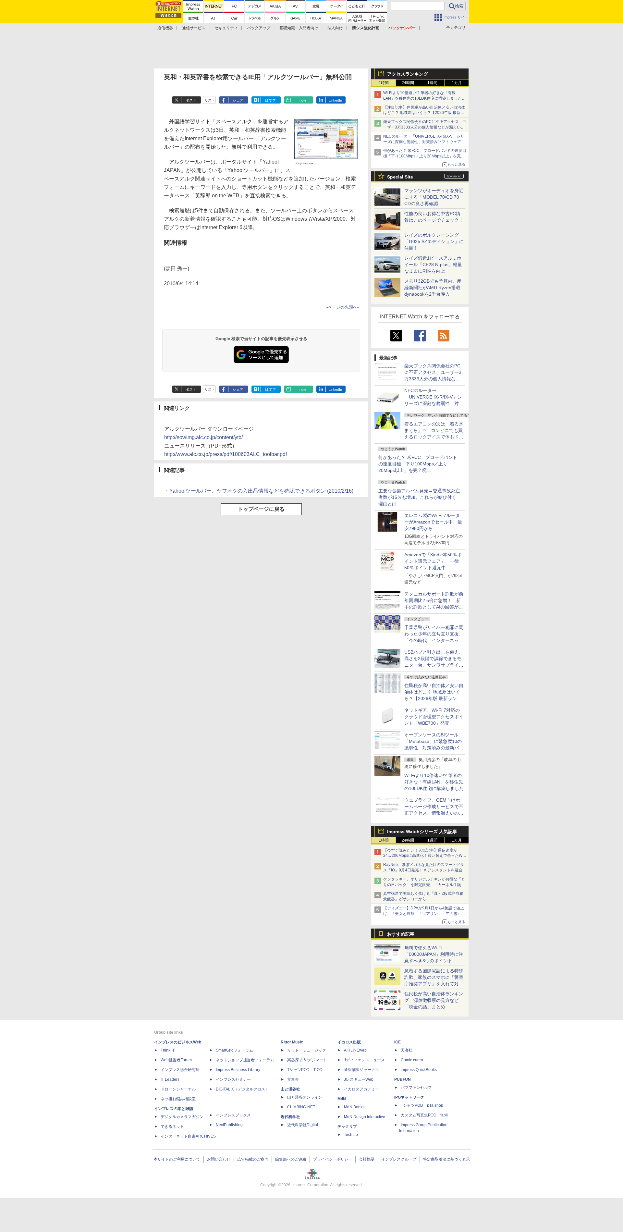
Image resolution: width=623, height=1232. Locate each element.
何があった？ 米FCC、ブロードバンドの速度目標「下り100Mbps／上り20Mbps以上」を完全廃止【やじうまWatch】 (424, 156)
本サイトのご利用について (176, 1159)
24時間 (408, 82)
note (302, 100)
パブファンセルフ (416, 1087)
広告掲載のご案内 (252, 1159)
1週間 (432, 82)
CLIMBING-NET (301, 1107)
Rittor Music (292, 1042)
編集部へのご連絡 (290, 1159)
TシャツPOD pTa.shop (422, 1105)
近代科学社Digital (302, 1125)
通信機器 (165, 28)
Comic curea (412, 1060)
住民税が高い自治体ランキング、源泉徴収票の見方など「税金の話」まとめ (433, 1000)
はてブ (270, 100)
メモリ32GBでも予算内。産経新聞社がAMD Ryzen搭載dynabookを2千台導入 (432, 287)
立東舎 (293, 1079)
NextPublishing (229, 1125)
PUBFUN (402, 1079)
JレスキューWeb (358, 1079)
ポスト (191, 100)
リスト (209, 100)
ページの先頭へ (342, 307)
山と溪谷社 (290, 1089)
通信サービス (193, 28)
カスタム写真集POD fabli (424, 1115)
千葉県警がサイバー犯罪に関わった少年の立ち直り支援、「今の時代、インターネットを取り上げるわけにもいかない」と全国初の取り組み (433, 640)
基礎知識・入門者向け (298, 28)
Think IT (168, 1050)
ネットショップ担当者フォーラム (245, 1060)
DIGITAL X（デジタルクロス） (242, 1089)
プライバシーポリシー (332, 1159)
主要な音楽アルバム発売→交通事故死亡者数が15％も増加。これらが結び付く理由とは (419, 497)
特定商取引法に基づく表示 (446, 1159)
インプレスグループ (398, 1159)
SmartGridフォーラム (234, 1050)
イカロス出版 (349, 1042)
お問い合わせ (218, 1159)
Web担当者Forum (176, 1060)
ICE (397, 1042)
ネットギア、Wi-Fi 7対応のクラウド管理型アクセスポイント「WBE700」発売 (433, 717)
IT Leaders (170, 1079)
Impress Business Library (238, 1069)
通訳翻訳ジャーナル (361, 1069)
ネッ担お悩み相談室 (178, 1099)
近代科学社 (290, 1117)
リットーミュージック (306, 1050)
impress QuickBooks (419, 1069)
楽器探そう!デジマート (307, 1060)
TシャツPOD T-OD (305, 1069)
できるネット (172, 1126)
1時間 (384, 82)
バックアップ (258, 28)
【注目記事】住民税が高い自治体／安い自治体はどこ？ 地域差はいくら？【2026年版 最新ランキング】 (424, 113)
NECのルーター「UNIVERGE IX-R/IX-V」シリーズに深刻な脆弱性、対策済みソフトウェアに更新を (424, 142)
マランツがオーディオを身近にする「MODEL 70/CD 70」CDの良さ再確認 (434, 197)
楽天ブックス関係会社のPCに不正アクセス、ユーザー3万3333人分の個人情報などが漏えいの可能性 (425, 127)
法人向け (335, 28)
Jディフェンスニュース (364, 1060)
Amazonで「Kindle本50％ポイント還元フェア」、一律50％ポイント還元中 (433, 561)
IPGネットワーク (409, 1097)
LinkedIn (335, 100)
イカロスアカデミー (361, 1089)
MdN (341, 1099)
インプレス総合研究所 (180, 1069)
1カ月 (457, 82)
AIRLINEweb (355, 1050)
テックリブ (347, 1126)
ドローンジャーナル (178, 1089)
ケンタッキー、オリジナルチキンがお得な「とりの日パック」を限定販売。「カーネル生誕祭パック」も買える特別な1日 (424, 885)
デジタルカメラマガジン (182, 1117)
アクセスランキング (407, 74)
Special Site (400, 176)
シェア (238, 100)
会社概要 (366, 1159)
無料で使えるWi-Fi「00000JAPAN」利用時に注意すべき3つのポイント (433, 954)
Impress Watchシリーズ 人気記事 (422, 831)
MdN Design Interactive (364, 1117)
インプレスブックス (233, 1115)
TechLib (351, 1134)
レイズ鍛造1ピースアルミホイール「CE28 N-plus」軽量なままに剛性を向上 (433, 264)
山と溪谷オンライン (304, 1097)
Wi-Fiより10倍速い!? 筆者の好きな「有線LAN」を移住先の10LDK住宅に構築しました (434, 782)
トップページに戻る (261, 509)
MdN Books (354, 1107)
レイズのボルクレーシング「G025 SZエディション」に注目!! (434, 241)
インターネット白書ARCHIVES (188, 1136)
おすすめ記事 (400, 934)
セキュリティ (226, 28)
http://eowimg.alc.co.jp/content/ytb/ (203, 437)
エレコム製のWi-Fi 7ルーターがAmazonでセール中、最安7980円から (433, 522)
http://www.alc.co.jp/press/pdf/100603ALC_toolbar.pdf (225, 454)
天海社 (406, 1050)
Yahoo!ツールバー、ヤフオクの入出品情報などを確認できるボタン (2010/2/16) (261, 491)
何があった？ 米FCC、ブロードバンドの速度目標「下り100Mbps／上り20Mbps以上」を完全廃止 (417, 464)
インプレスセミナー (233, 1079)
